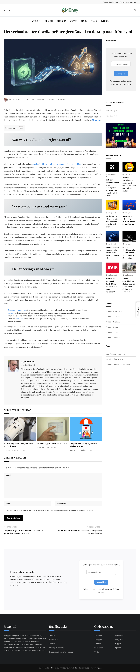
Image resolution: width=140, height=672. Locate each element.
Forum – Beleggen (113, 322)
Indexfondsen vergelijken (115, 354)
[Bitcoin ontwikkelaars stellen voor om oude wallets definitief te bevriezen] (129, 268)
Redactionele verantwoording (61, 652)
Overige (104, 21)
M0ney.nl (96, 120)
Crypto (73, 21)
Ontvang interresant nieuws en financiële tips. (121, 55)
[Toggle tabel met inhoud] (20, 128)
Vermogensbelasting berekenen (118, 364)
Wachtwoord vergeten (128, 2)
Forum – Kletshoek (113, 337)
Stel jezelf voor (111, 116)
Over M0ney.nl (111, 110)
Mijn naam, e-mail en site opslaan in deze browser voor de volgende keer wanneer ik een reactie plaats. (50, 510)
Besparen (40, 99)
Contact (52, 635)
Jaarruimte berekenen (114, 359)
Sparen (118, 648)
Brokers (49, 21)
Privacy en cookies (56, 648)
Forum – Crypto (112, 332)
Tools (94, 21)
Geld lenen (98, 648)
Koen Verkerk (28, 361)
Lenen (84, 21)
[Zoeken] (135, 10)
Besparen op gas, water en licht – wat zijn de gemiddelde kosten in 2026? (23, 532)
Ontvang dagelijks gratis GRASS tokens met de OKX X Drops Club (128, 252)
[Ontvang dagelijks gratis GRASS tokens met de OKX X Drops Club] (129, 236)
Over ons (52, 643)
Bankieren (119, 635)
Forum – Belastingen (114, 311)
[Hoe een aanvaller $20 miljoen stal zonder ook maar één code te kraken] (129, 167)
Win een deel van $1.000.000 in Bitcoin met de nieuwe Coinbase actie (112, 252)
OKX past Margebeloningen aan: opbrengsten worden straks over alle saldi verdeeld (112, 188)
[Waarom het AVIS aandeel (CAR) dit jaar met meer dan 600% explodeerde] (112, 268)
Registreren (113, 2)
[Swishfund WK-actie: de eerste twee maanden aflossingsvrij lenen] (112, 205)
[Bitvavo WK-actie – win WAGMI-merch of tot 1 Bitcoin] (129, 205)
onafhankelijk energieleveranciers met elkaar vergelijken (56, 164)
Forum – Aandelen (113, 316)
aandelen (22, 310)
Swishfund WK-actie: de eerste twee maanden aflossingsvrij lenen (112, 221)
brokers (19, 318)
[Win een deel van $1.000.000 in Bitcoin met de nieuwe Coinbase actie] (112, 236)
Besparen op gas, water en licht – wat (52, 443)
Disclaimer (53, 639)
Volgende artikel (93, 527)
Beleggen (61, 21)
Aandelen (36, 21)
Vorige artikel (11, 527)
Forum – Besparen (113, 327)
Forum (105, 2)
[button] (138, 310)
